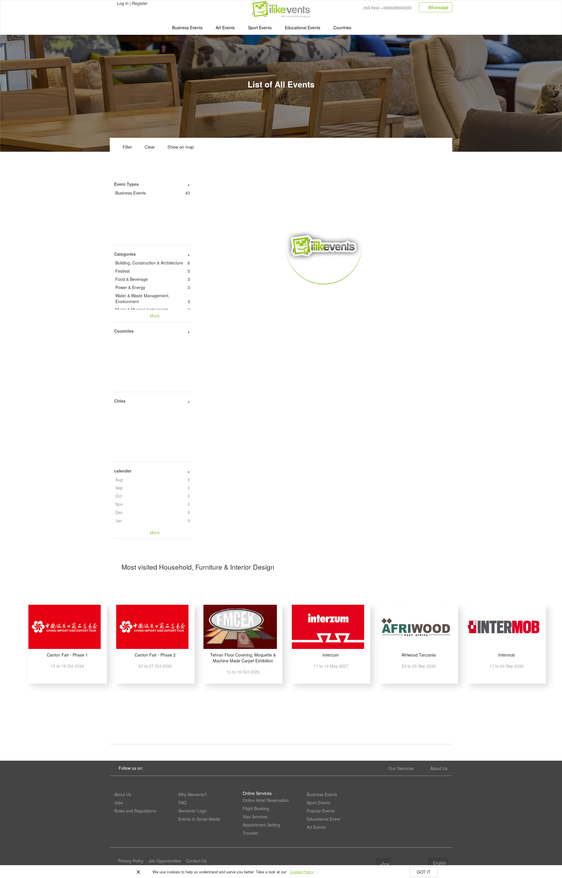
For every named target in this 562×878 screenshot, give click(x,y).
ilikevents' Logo (192, 811)
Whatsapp (437, 7)
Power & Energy (152, 287)
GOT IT (424, 872)
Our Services (401, 768)
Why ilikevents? (192, 794)
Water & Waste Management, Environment (152, 298)
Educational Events (302, 27)
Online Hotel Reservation (266, 800)
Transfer (250, 833)
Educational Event (323, 819)
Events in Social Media (199, 819)
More (324, 293)
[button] (177, 147)
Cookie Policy (302, 871)
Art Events (225, 27)
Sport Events (260, 27)
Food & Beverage (152, 279)
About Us (439, 768)
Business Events (187, 27)
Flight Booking (256, 808)
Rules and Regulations (135, 811)
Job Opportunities (164, 861)
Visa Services (255, 816)
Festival (152, 271)
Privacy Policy (130, 861)
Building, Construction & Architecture (152, 263)
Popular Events (321, 811)
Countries (342, 27)
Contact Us (196, 861)
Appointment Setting (261, 825)
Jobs (118, 802)
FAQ (182, 802)
